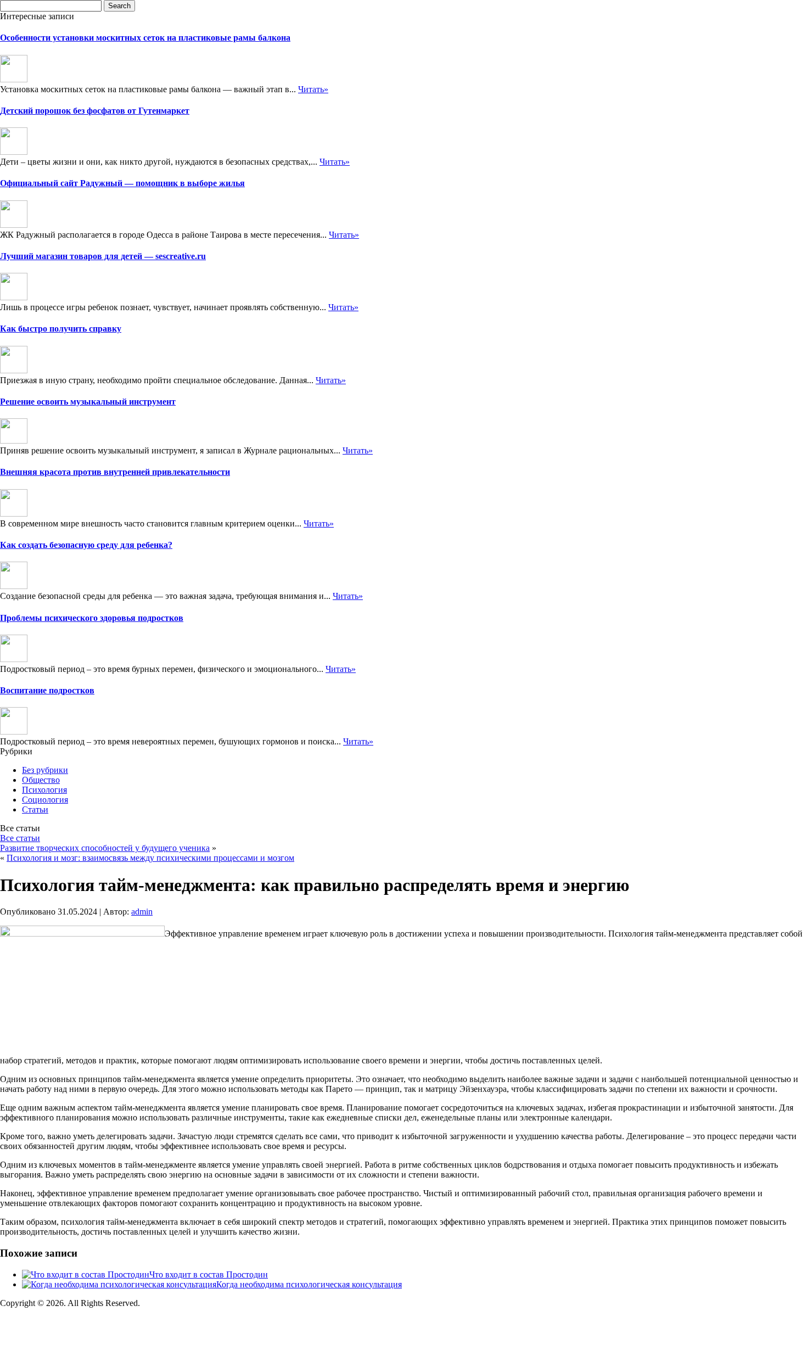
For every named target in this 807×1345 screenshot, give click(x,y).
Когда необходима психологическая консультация (309, 1284)
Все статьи (20, 838)
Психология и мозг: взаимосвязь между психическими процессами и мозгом (150, 857)
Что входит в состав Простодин (208, 1274)
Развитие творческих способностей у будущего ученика (105, 848)
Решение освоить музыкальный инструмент (88, 401)
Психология (44, 789)
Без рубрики (45, 770)
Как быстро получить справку (60, 328)
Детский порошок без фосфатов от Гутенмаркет (94, 110)
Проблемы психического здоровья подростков (91, 618)
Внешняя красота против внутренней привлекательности (115, 472)
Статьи (35, 809)
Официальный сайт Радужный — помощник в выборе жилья (122, 183)
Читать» (313, 89)
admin (142, 911)
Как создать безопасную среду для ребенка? (86, 545)
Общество (41, 779)
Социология (45, 799)
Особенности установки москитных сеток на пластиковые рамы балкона (145, 37)
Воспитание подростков (47, 690)
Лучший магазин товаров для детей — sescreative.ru (103, 256)
